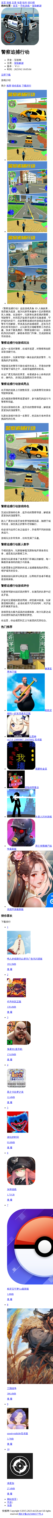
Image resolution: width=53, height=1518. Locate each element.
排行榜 (31, 2)
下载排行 (26, 85)
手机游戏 (25, 5)
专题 (19, 2)
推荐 (8, 85)
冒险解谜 (37, 5)
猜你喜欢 (16, 85)
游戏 (8, 2)
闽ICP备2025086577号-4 (31, 1514)
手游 (9, 1502)
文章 (14, 2)
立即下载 (6, 75)
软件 (24, 2)
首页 (3, 2)
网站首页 (11, 1499)
